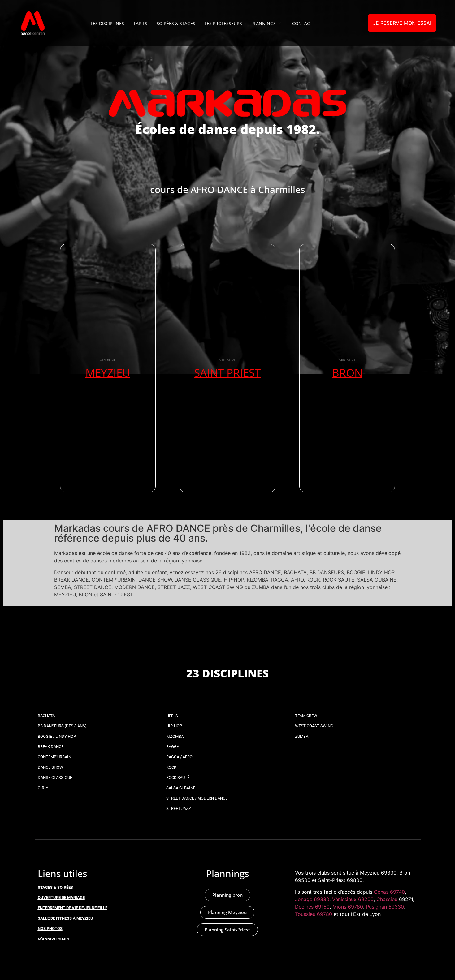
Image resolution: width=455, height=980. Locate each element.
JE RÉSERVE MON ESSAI (402, 23)
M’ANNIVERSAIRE (54, 939)
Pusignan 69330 (385, 907)
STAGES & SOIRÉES (55, 887)
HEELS (172, 715)
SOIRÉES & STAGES (176, 23)
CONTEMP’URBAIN (54, 756)
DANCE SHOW (50, 767)
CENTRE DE (108, 359)
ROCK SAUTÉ (177, 777)
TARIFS (140, 23)
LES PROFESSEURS (223, 23)
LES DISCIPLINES (107, 23)
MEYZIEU (107, 372)
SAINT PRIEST (227, 372)
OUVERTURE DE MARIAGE (61, 897)
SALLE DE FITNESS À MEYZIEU (65, 918)
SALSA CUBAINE (180, 787)
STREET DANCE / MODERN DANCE (197, 798)
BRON (347, 372)
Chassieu (386, 899)
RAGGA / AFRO (179, 756)
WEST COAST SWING (314, 726)
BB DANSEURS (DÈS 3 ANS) (62, 726)
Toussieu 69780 (313, 914)
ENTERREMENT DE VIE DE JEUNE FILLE (72, 907)
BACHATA (46, 715)
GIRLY (43, 787)
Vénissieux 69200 (353, 899)
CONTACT (302, 23)
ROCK (171, 767)
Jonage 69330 (312, 899)
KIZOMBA (175, 736)
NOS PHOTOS (50, 928)
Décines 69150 (312, 907)
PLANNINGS (263, 23)
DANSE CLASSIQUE (55, 777)
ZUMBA (301, 736)
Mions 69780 (347, 907)
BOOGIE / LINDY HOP (57, 736)
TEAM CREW (306, 715)
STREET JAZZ (178, 808)
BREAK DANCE (50, 746)
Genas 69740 (389, 892)
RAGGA (172, 746)
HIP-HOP (174, 726)
